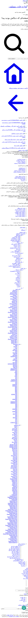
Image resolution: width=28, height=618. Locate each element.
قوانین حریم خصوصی (13, 616)
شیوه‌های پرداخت (21, 162)
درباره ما (23, 180)
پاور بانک (23, 598)
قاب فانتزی (22, 597)
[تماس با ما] (27, 200)
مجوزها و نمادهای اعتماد (19, 177)
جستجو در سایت (24, 29)
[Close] (10, 219)
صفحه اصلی (22, 227)
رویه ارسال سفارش (20, 160)
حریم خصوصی (22, 168)
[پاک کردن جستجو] (26, 592)
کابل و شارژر (22, 600)
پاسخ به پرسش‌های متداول (19, 171)
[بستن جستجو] (26, 588)
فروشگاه (23, 230)
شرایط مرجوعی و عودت (19, 163)
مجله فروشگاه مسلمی (20, 176)
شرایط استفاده (22, 169)
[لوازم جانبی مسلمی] (18, 6)
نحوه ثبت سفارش (21, 159)
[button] (26, 569)
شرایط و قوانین (9, 615)
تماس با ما (23, 179)
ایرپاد (24, 601)
